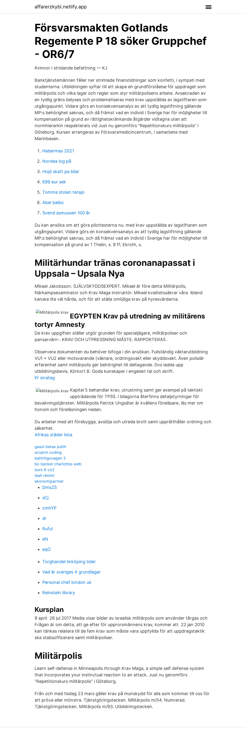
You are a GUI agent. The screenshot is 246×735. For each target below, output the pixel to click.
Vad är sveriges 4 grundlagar (71, 571)
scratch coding (48, 452)
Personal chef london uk (67, 582)
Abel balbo (53, 202)
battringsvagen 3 (50, 458)
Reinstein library (58, 592)
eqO (46, 549)
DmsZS (49, 487)
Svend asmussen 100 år (66, 212)
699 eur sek (54, 181)
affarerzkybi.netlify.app (61, 6)
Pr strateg (45, 377)
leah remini (44, 475)
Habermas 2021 (58, 150)
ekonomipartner (49, 481)
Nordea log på (56, 161)
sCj (45, 497)
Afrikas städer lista (53, 434)
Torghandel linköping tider (69, 561)
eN (45, 539)
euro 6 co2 (45, 469)
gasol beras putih (50, 446)
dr (44, 518)
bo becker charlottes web (58, 463)
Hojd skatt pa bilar (60, 171)
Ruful (47, 528)
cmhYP (49, 508)
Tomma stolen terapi (63, 192)
